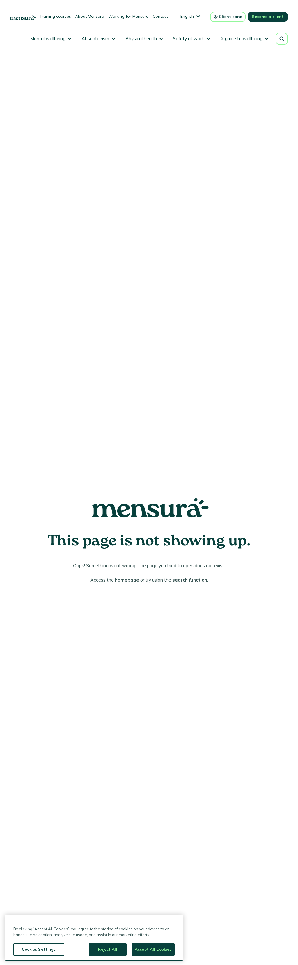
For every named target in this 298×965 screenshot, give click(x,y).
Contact (160, 16)
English (187, 16)
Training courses (55, 16)
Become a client (268, 16)
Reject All (107, 949)
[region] (94, 938)
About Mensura (89, 16)
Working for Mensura (128, 16)
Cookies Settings (39, 949)
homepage (127, 580)
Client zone (230, 16)
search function (189, 580)
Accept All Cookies (153, 949)
